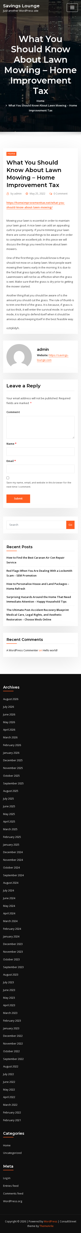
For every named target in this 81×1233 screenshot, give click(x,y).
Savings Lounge (21, 5)
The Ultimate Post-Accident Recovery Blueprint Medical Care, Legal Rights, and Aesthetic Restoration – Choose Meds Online (37, 614)
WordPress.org (12, 1201)
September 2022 (13, 1059)
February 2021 (12, 1120)
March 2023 (10, 1013)
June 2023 (9, 990)
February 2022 (12, 1112)
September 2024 (13, 875)
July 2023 (8, 982)
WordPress (50, 1221)
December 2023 (13, 944)
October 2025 (11, 775)
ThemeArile (46, 1226)
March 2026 (10, 737)
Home (40, 101)
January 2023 (11, 1028)
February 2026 (12, 745)
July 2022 (8, 1074)
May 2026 (9, 722)
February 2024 (12, 929)
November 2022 (13, 1043)
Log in (6, 1178)
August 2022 (10, 1066)
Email (11, 461)
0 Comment (61, 193)
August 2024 (10, 883)
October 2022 (11, 1051)
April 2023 (9, 1005)
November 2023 (13, 951)
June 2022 (9, 1082)
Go (70, 525)
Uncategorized (12, 1153)
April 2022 (9, 1097)
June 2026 (9, 714)
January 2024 (11, 936)
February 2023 (12, 1020)
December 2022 (13, 1036)
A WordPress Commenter (22, 650)
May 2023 (9, 998)
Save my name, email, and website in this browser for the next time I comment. (38, 484)
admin (16, 193)
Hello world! (50, 650)
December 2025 (13, 760)
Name (11, 444)
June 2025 (9, 806)
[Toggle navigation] (72, 7)
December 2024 (13, 852)
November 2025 (13, 768)
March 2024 (10, 921)
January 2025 (11, 844)
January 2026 (11, 753)
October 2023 (11, 959)
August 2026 (10, 699)
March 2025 (10, 829)
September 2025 (13, 783)
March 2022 (10, 1105)
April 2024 (9, 913)
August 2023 (10, 974)
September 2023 (13, 967)
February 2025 (12, 837)
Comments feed (13, 1193)
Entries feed (10, 1186)
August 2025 (10, 791)
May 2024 (9, 906)
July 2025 (8, 798)
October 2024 (11, 867)
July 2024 (8, 890)
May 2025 (9, 814)
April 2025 (9, 821)
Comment (13, 412)
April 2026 (9, 729)
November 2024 (13, 860)
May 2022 (9, 1089)
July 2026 (8, 707)
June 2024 (9, 898)
